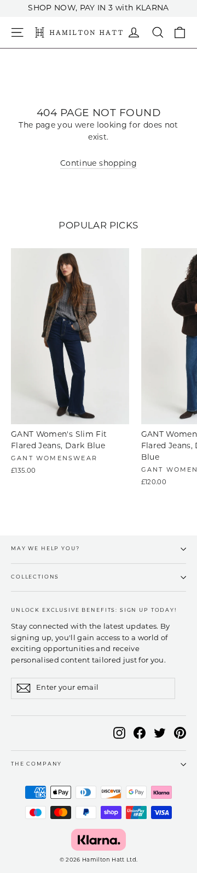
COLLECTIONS (35, 577)
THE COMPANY (36, 764)
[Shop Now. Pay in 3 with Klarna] (98, 840)
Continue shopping (98, 164)
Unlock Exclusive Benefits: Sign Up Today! (94, 610)
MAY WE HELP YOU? (45, 548)
